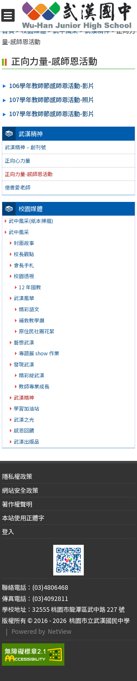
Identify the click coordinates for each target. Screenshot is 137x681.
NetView (59, 631)
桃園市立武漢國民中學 (98, 620)
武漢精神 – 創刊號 (25, 147)
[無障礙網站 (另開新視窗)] (68, 654)
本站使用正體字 (23, 517)
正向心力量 (17, 160)
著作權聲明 (17, 504)
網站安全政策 (20, 490)
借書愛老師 (17, 187)
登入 (8, 531)
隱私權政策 (17, 476)
